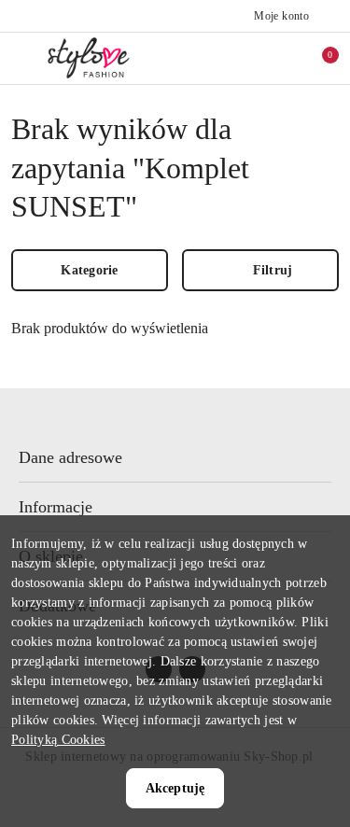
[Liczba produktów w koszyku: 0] (317, 58)
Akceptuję (175, 788)
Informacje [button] (55, 507)
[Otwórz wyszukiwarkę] (239, 58)
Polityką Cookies (58, 740)
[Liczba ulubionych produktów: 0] (278, 58)
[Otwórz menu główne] (22, 57)
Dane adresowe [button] (70, 457)
